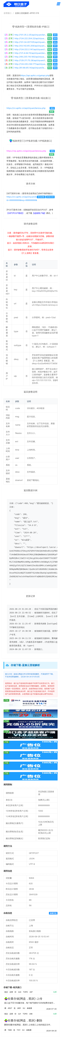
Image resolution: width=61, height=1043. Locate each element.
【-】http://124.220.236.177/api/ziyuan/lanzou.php (30, 64)
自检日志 (53, 913)
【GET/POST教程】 (15, 213)
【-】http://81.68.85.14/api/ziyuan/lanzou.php (28, 67)
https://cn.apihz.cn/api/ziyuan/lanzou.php (26, 108)
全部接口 (7, 13)
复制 (55, 35)
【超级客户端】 (39, 213)
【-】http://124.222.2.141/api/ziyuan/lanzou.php (29, 49)
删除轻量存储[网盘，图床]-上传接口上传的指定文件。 (28, 1024)
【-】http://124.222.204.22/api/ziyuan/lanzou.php (30, 38)
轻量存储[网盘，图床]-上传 (25, 998)
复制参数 (41, 197)
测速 (49, 35)
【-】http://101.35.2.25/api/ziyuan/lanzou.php (28, 35)
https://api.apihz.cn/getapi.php (35, 75)
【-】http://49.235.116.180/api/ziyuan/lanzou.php (30, 56)
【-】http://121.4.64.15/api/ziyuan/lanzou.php (28, 53)
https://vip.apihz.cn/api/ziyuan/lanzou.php (26, 151)
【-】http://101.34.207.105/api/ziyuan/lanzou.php (30, 42)
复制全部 (50, 197)
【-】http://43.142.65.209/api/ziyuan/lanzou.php (29, 45)
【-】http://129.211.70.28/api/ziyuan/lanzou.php (29, 60)
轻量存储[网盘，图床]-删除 (25, 1020)
